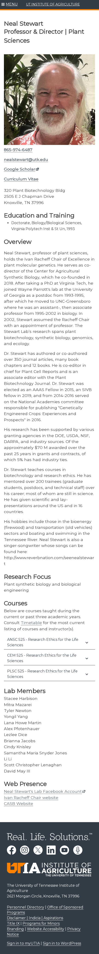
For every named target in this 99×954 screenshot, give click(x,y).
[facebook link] (11, 850)
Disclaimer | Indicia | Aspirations (35, 918)
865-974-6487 (18, 149)
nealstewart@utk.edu (26, 159)
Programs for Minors (41, 923)
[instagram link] (24, 850)
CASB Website (18, 803)
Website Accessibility (45, 929)
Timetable (31, 622)
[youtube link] (64, 850)
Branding (15, 929)
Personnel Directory (25, 907)
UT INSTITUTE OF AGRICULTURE (53, 4)
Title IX (13, 923)
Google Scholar (19, 169)
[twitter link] (38, 850)
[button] (9, 4)
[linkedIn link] (51, 850)
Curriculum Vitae (21, 179)
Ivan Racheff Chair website (31, 797)
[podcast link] (77, 850)
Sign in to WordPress (62, 943)
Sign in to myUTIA (23, 943)
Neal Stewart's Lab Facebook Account (43, 791)
